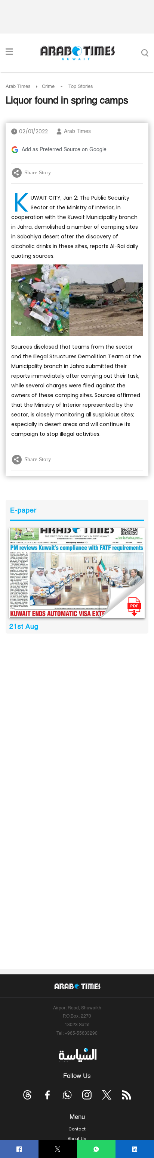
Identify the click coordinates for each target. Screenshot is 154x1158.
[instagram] (87, 1095)
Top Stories (80, 86)
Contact (77, 1129)
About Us (77, 1139)
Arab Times (18, 86)
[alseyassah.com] (77, 1055)
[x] (106, 1095)
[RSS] (126, 1095)
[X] (58, 1149)
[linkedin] (135, 1149)
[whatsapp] (96, 1149)
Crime (48, 86)
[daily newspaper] (77, 573)
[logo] (77, 53)
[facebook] (19, 1149)
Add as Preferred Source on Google (64, 149)
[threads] (27, 1095)
